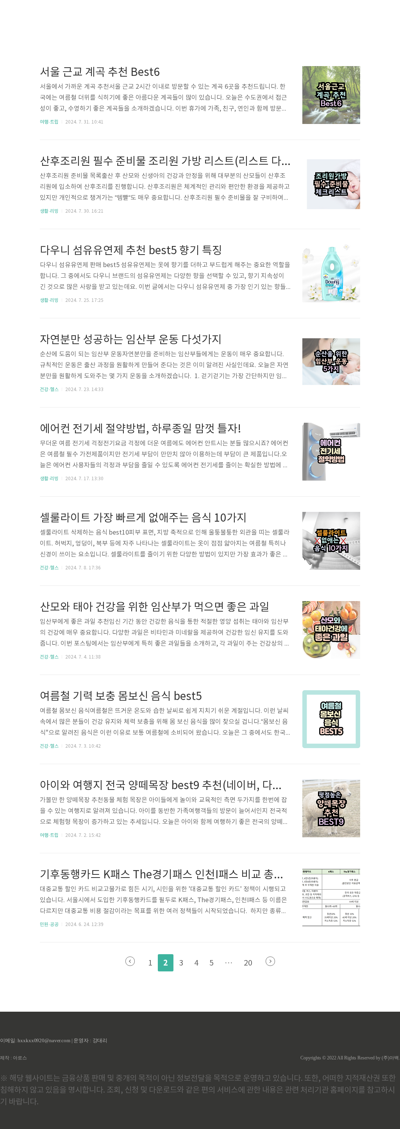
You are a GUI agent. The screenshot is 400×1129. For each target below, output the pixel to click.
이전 (130, 961)
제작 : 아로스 (13, 1058)
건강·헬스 (49, 389)
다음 (270, 961)
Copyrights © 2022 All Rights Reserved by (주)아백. (350, 1058)
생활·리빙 (49, 211)
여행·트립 (49, 122)
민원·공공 (49, 924)
